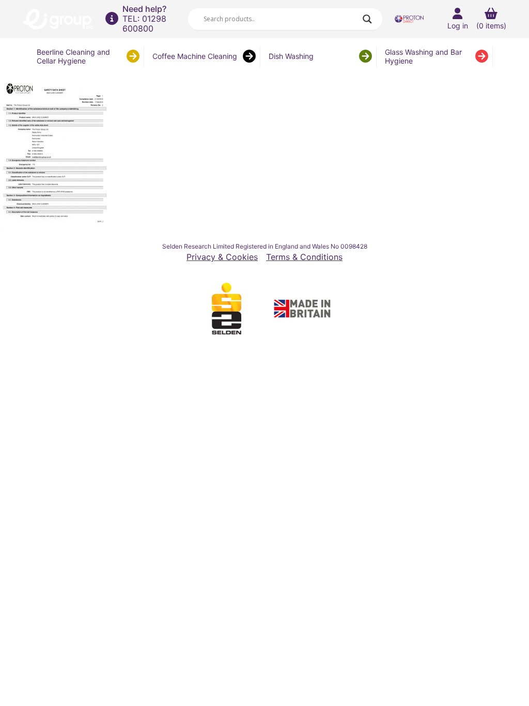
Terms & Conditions (304, 257)
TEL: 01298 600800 (144, 23)
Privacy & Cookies (222, 257)
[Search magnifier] (367, 19)
